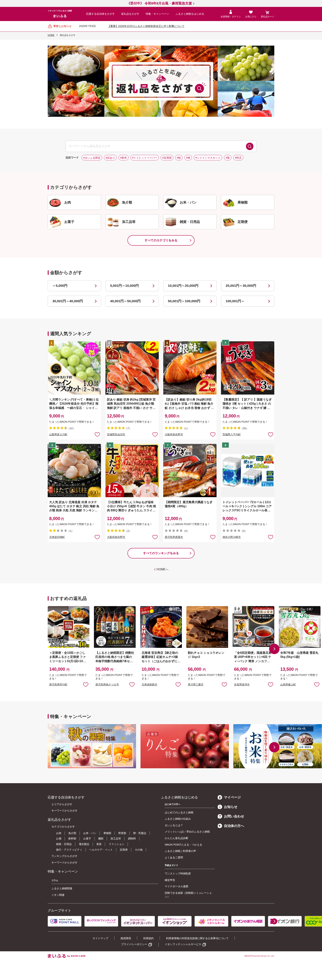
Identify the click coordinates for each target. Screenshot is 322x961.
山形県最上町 (288, 684)
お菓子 (87, 838)
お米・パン (89, 833)
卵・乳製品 (139, 833)
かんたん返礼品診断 (176, 838)
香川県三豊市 (195, 684)
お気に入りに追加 (86, 684)
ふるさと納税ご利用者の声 (180, 850)
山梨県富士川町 (58, 434)
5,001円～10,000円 (124, 285)
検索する (249, 146)
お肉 (58, 833)
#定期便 (167, 157)
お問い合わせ (234, 816)
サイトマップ (100, 938)
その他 (139, 849)
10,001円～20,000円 (183, 285)
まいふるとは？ (174, 825)
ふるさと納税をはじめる (190, 13)
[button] (274, 649)
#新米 (123, 157)
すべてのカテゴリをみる (161, 240)
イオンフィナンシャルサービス (183, 944)
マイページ (232, 797)
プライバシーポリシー (134, 944)
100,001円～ (235, 301)
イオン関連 (57, 894)
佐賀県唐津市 (242, 684)
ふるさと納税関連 (61, 888)
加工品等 (116, 838)
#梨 (228, 157)
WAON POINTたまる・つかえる (183, 844)
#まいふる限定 (91, 157)
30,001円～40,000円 (67, 301)
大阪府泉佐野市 (174, 434)
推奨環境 (126, 938)
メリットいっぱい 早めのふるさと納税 (187, 831)
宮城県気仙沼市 (116, 434)
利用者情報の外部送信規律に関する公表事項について (197, 938)
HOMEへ (162, 569)
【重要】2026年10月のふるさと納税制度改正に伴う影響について (146, 26)
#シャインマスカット (207, 157)
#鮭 (179, 157)
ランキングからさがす (64, 855)
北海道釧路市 (149, 684)
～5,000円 (59, 285)
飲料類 (72, 838)
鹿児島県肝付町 (58, 684)
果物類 (107, 833)
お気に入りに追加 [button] (97, 434)
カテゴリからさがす (63, 826)
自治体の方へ (234, 826)
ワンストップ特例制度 (178, 873)
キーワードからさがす (64, 810)
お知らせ (230, 807)
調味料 (132, 838)
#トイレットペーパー (144, 157)
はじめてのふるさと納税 (179, 812)
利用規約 (148, 938)
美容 (99, 844)
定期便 (124, 849)
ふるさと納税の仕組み (178, 818)
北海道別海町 (57, 537)
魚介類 (72, 833)
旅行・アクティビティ (69, 849)
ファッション (116, 844)
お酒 (58, 838)
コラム (54, 880)
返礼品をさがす (130, 13)
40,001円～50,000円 (125, 301)
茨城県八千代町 (231, 434)
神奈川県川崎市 (231, 537)
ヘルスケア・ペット (101, 849)
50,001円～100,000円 (184, 301)
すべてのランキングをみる (161, 553)
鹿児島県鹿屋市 (174, 537)
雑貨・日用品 (64, 844)
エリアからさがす (61, 804)
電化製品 (84, 844)
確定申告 (170, 880)
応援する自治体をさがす (100, 13)
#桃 (188, 157)
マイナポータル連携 (176, 886)
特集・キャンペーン (157, 13)
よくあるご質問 (174, 857)
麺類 (100, 838)
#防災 (238, 157)
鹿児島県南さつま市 (107, 684)
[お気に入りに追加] (97, 434)
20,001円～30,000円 (241, 285)
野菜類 (122, 833)
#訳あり (110, 157)
